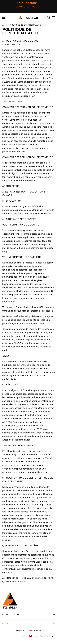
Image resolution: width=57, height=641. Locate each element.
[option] (26, 4)
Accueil (5, 25)
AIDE (5, 623)
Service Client (12, 615)
